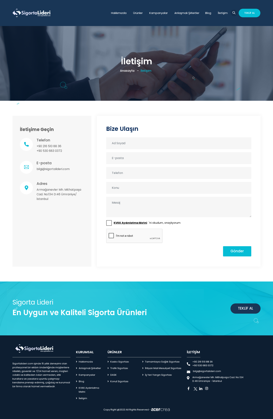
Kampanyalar (158, 13)
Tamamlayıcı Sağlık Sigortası (162, 361)
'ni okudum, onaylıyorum (147, 223)
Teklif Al (245, 308)
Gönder (237, 251)
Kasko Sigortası (119, 361)
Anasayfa (127, 71)
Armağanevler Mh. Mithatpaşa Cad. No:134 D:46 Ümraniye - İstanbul (217, 379)
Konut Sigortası (119, 381)
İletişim (223, 13)
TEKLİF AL (249, 13)
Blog (208, 13)
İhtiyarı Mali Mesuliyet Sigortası (163, 368)
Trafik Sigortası (119, 368)
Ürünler (138, 13)
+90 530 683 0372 (49, 151)
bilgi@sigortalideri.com (53, 169)
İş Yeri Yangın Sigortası (158, 375)
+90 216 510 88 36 (49, 146)
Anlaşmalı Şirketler (186, 13)
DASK (113, 375)
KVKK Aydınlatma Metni (89, 389)
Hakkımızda (118, 13)
